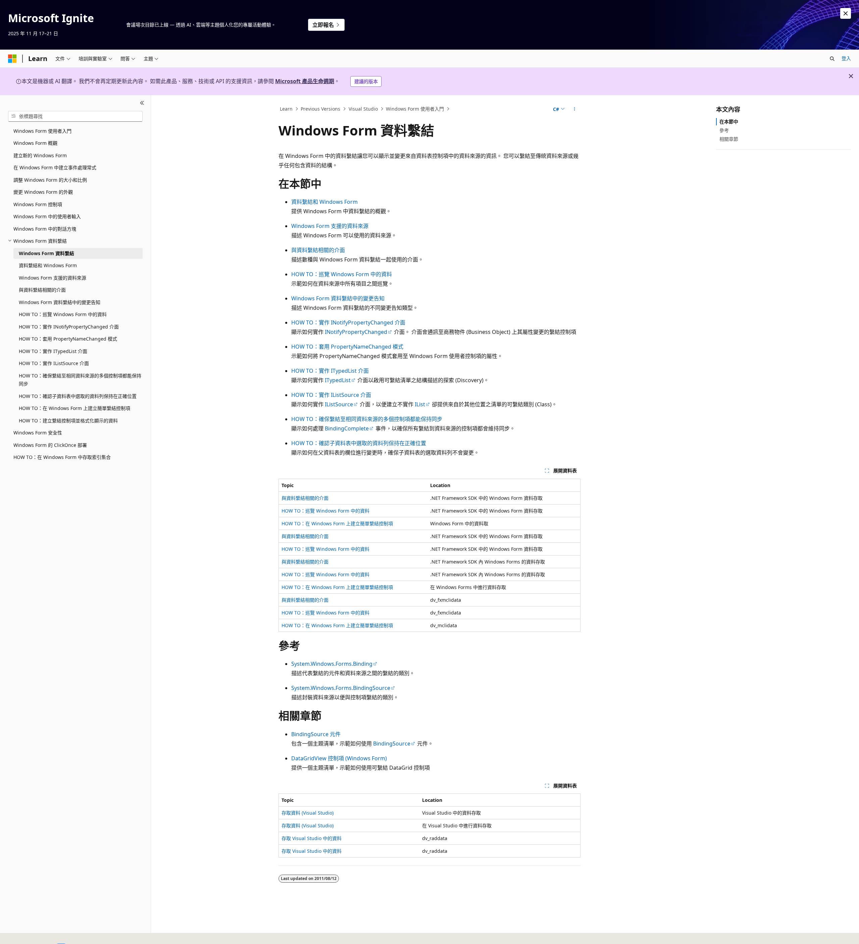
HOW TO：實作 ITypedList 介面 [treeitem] (53, 351)
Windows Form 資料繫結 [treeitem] (46, 253)
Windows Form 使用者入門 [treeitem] (42, 131)
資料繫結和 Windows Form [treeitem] (48, 265)
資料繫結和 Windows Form (324, 201)
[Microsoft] (12, 58)
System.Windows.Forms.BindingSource (340, 688)
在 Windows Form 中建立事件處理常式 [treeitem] (54, 167)
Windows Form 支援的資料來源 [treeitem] (52, 278)
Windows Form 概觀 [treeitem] (35, 143)
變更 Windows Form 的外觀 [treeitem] (43, 192)
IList (420, 404)
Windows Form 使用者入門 (415, 109)
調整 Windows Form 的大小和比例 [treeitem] (50, 180)
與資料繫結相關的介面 (318, 250)
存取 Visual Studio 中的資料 (312, 838)
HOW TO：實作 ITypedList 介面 (330, 370)
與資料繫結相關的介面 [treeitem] (42, 290)
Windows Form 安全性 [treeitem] (37, 432)
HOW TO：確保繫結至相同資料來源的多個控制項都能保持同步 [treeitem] (80, 379)
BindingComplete (347, 428)
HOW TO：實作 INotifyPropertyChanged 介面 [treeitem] (69, 326)
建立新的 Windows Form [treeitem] (40, 155)
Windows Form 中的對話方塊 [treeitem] (44, 229)
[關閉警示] (845, 13)
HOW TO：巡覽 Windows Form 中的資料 (341, 274)
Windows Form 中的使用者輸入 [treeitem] (47, 216)
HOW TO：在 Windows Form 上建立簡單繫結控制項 (337, 523)
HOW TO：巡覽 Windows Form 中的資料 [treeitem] (63, 314)
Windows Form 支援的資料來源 (329, 226)
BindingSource (391, 743)
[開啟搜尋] (832, 59)
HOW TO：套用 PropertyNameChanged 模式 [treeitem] (68, 339)
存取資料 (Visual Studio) (308, 813)
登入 (846, 58)
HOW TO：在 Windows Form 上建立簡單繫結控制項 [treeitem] (74, 408)
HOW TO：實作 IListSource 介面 (331, 395)
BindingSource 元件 (316, 734)
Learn (286, 109)
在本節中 (728, 121)
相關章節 (728, 139)
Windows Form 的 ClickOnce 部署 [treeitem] (50, 445)
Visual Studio (363, 109)
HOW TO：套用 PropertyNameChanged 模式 (347, 346)
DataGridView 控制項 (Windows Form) (339, 758)
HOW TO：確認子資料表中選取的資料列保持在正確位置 (358, 443)
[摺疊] (142, 103)
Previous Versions (320, 109)
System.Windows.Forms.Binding (331, 663)
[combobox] (75, 116)
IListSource (339, 404)
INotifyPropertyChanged (356, 332)
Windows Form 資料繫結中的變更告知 (338, 298)
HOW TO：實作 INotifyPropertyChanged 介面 (348, 322)
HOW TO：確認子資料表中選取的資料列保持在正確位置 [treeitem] (78, 396)
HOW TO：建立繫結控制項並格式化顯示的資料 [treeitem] (68, 420)
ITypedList (338, 380)
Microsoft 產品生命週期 (304, 81)
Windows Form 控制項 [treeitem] (37, 204)
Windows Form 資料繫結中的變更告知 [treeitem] (59, 302)
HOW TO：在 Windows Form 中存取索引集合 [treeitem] (62, 457)
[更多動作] (574, 109)
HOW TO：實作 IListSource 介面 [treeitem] (54, 363)
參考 (724, 130)
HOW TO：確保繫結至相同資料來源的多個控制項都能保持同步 (366, 419)
